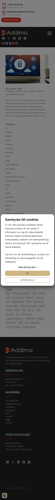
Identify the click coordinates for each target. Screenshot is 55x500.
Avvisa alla (27, 280)
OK (27, 273)
